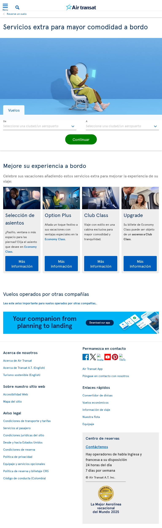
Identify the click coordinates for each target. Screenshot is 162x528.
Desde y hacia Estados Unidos (22, 442)
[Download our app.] (81, 333)
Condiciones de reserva (19, 449)
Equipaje (88, 424)
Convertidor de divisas (97, 395)
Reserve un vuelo (17, 13)
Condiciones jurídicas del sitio (23, 435)
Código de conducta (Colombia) (24, 478)
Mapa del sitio (12, 401)
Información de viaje (96, 410)
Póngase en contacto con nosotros (105, 376)
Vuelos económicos (95, 402)
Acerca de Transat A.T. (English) (24, 368)
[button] (13, 110)
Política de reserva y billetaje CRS (26, 471)
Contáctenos (97, 446)
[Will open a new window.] (85, 357)
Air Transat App (92, 369)
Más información (21, 264)
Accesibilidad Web (15, 394)
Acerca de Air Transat (17, 360)
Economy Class (55, 239)
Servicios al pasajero (17, 428)
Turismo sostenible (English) (21, 375)
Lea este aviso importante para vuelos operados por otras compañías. (49, 303)
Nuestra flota (91, 417)
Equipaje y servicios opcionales (24, 464)
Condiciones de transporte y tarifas (27, 421)
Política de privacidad (17, 457)
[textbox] (39, 125)
